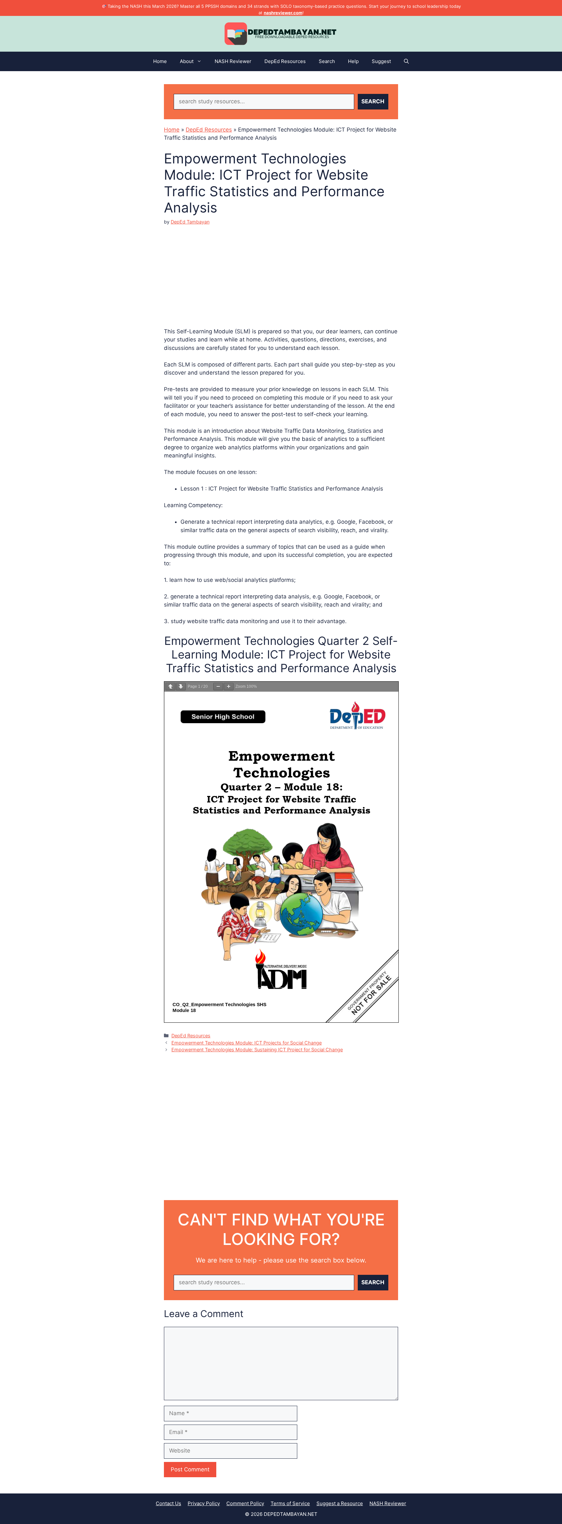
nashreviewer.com (283, 12)
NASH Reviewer (233, 61)
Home (160, 61)
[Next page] (181, 686)
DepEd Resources (285, 61)
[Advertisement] (281, 270)
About (187, 61)
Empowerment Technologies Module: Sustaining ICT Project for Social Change (257, 1049)
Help (353, 61)
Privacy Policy (204, 1503)
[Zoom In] (229, 686)
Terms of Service (290, 1503)
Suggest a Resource (339, 1503)
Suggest (381, 61)
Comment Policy (245, 1503)
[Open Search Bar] (406, 61)
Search (327, 61)
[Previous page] (170, 686)
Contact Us (168, 1503)
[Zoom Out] (218, 686)
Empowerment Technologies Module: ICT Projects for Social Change (246, 1042)
